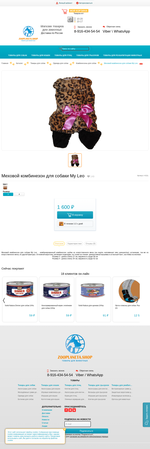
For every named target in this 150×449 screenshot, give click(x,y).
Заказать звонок (84, 27)
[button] (146, 415)
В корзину (77, 215)
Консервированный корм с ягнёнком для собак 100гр (57, 307)
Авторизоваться (85, 3)
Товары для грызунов (87, 55)
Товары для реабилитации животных (122, 55)
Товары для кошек (40, 55)
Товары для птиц (63, 55)
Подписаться (86, 431)
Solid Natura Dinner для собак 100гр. (20, 306)
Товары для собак (17, 55)
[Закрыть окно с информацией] (64, 429)
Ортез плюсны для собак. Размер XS (129, 307)
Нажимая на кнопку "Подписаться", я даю (86, 435)
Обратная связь (113, 27)
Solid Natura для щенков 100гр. (91, 306)
